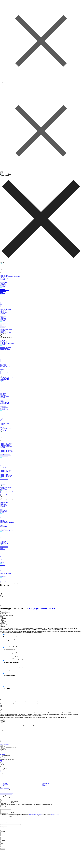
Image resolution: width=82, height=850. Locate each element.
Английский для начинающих (6, 433)
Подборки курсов (45, 783)
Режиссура (2, 401)
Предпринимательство (4, 379)
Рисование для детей (4, 511)
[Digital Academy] (2, 779)
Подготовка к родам (4, 543)
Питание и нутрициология (5, 332)
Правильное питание (4, 348)
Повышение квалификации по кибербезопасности (10, 276)
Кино (1, 384)
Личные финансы (3, 489)
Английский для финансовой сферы (7, 459)
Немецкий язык (3, 481)
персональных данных (55, 814)
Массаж (1, 360)
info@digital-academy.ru (4, 788)
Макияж (2, 352)
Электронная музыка (4, 409)
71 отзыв (3, 757)
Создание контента (4, 266)
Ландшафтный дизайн (4, 423)
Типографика (3, 297)
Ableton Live (2, 408)
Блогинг (2, 525)
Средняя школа (3, 537)
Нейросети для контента (5, 296)
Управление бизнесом (4, 378)
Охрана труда (3, 374)
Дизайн (1, 295)
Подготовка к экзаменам (5, 465)
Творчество (2, 529)
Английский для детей (4, 474)
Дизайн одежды (3, 418)
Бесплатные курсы (4, 546)
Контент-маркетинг (4, 305)
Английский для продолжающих (6, 451)
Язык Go (2, 277)
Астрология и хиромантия (5, 428)
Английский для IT (4, 460)
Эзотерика (2, 427)
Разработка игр (3, 323)
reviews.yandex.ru (8, 736)
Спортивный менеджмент (5, 366)
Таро (1, 429)
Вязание (2, 420)
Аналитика (2, 267)
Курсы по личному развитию (6, 487)
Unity (1, 325)
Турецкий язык (3, 484)
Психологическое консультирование (7, 343)
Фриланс (2, 317)
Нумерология (3, 430)
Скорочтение (2, 534)
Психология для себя (4, 342)
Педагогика (2, 373)
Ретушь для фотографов (4, 396)
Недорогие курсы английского (6, 446)
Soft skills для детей (4, 521)
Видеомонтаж (3, 284)
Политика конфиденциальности (6, 793)
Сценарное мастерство (4, 403)
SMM (1, 304)
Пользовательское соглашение (6, 794)
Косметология (3, 359)
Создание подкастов (4, 285)
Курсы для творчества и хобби (6, 382)
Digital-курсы (2, 264)
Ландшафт (2, 424)
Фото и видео (3, 383)
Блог (3, 86)
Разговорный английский (5, 435)
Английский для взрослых (5, 444)
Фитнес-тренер (3, 365)
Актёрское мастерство (4, 402)
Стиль (1, 353)
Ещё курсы (2, 279)
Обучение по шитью (4, 419)
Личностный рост (3, 341)
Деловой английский (4, 461)
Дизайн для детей (3, 510)
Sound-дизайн (3, 385)
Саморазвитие (3, 488)
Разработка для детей (4, 505)
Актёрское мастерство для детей (6, 530)
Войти (2, 805)
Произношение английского (5, 455)
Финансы (2, 380)
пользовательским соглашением (35, 814)
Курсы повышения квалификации (6, 371)
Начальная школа (3, 532)
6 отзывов (3, 739)
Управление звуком (4, 407)
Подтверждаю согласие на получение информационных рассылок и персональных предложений (20, 815)
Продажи (2, 311)
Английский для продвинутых (6, 434)
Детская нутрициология (5, 349)
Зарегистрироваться (4, 813)
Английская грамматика (5, 445)
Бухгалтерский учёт (4, 372)
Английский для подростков (5, 466)
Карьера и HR (3, 316)
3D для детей (2, 512)
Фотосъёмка (2, 283)
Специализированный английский (7, 458)
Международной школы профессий (43, 608)
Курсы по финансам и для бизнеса (6, 377)
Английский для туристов (5, 471)
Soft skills (2, 520)
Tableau (1, 292)
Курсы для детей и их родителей (6, 491)
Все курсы (5, 783)
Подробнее (2, 754)
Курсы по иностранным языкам (6, 432)
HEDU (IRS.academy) (4, 744)
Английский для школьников (6, 475)
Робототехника (3, 504)
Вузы (4, 85)
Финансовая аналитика (4, 290)
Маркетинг (2, 302)
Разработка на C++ (4, 278)
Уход (1, 358)
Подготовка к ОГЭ (4, 517)
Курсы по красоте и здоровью (6, 329)
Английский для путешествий (6, 470)
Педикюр (2, 361)
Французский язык (4, 479)
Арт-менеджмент (3, 312)
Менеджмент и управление (5, 309)
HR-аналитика (3, 291)
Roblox (1, 503)
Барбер (1, 354)
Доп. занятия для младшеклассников (7, 533)
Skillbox (1, 761)
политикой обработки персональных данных (24, 847)
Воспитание (2, 542)
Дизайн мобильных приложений (6, 298)
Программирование (4, 265)
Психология (2, 330)
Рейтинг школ (5, 84)
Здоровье (2, 369)
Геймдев (2, 324)
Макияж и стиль (3, 331)
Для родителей (3, 541)
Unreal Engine (3, 326)
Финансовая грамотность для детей (7, 522)
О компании (5, 87)
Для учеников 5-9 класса (5, 538)
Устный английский (4, 456)
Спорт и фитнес (3, 364)
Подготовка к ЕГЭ (4, 494)
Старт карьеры (3, 318)
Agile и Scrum (3, 310)
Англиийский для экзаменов (5, 467)
